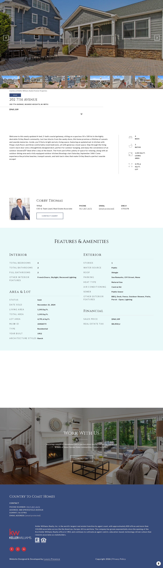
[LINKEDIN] (24, 549)
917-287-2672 (85, 209)
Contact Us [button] (81, 459)
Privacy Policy (119, 559)
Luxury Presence (52, 559)
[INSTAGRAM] (18, 549)
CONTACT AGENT (50, 216)
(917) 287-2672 (33, 507)
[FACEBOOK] (11, 549)
